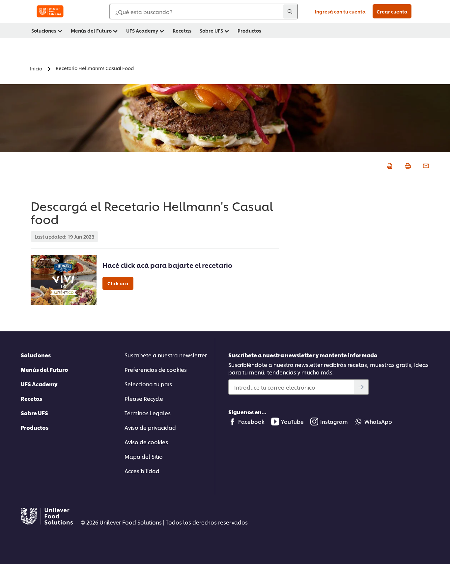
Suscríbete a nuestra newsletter (166, 355)
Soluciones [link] (43, 30)
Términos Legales (148, 413)
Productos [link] (249, 30)
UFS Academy (39, 384)
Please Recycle (144, 398)
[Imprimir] (407, 164)
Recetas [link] (182, 30)
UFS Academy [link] (142, 30)
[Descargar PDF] (389, 164)
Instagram (334, 421)
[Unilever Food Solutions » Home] (50, 11)
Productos (34, 427)
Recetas (31, 398)
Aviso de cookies (146, 442)
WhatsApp (378, 421)
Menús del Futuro (44, 369)
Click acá (117, 283)
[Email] (425, 164)
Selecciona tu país (148, 384)
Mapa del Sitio (144, 456)
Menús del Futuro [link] (91, 30)
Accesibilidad (142, 470)
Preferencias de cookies (156, 369)
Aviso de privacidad (150, 427)
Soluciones (36, 355)
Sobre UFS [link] (211, 30)
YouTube (292, 421)
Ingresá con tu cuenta (340, 11)
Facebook (251, 421)
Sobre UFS (34, 413)
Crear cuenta (392, 11)
